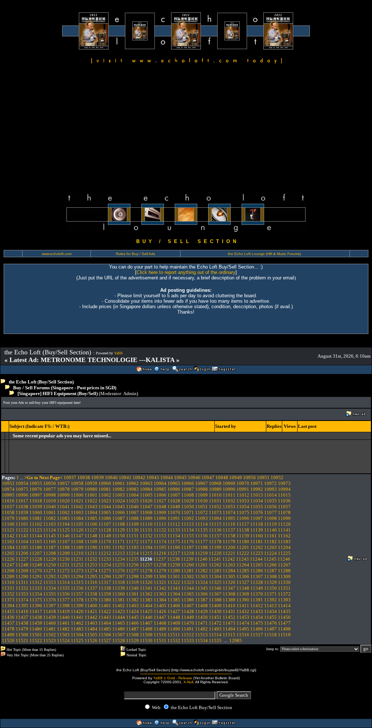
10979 (77, 489)
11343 (173, 588)
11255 (118, 565)
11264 (242, 565)
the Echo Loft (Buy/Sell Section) (41, 382)
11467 (146, 623)
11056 (270, 506)
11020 (63, 501)
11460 (49, 623)
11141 (284, 530)
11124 (49, 530)
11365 (187, 594)
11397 (49, 605)
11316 (91, 582)
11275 (104, 570)
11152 (146, 535)
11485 (104, 629)
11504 (77, 634)
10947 (208, 477)
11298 (132, 576)
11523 (49, 640)
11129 (118, 530)
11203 (270, 547)
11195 (160, 547)
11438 (35, 617)
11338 (104, 588)
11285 (242, 570)
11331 (8, 588)
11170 (104, 541)
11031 (215, 501)
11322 (173, 582)
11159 (242, 535)
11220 (215, 553)
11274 (91, 570)
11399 (77, 605)
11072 (201, 512)
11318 (118, 582)
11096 (242, 518)
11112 (173, 524)
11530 (146, 640)
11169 (91, 541)
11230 (63, 559)
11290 (22, 576)
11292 (49, 576)
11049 (173, 506)
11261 (201, 565)
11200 (229, 547)
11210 (77, 553)
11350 (270, 588)
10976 (35, 489)
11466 (132, 623)
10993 (270, 489)
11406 (173, 605)
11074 (229, 512)
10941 (125, 477)
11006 (160, 495)
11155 (187, 535)
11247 (8, 565)
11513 (201, 634)
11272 (63, 570)
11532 (173, 640)
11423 (118, 611)
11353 (22, 594)
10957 (63, 483)
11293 (63, 576)
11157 (215, 535)
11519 (284, 634)
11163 (8, 541)
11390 (242, 599)
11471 (201, 623)
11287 (270, 570)
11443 (104, 617)
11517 (256, 634)
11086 (104, 518)
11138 (242, 530)
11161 (270, 535)
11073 (215, 512)
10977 (49, 489)
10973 (284, 483)
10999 (63, 495)
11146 (63, 535)
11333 (35, 588)
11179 (229, 541)
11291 (35, 576)
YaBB (118, 353)
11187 (49, 547)
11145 (49, 535)
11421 (91, 611)
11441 (77, 617)
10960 (104, 483)
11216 (160, 553)
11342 (160, 588)
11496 (256, 629)
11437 (22, 617)
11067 (132, 512)
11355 (49, 594)
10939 (97, 477)
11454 (256, 617)
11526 (91, 640)
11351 (284, 588)
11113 (187, 524)
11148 (91, 535)
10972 (270, 483)
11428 (187, 611)
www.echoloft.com (57, 254)
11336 (77, 588)
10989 (215, 489)
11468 (160, 623)
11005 (146, 495)
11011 (229, 495)
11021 (77, 501)
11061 (49, 512)
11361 (132, 594)
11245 (270, 559)
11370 (256, 594)
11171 (118, 541)
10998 (49, 495)
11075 (242, 512)
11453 (242, 617)
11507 (118, 634)
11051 (201, 506)
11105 (77, 524)
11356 (63, 594)
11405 (160, 605)
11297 (118, 576)
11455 (270, 617)
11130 (132, 530)
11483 (77, 629)
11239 (187, 559)
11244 (256, 559)
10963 (146, 483)
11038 (22, 506)
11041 (63, 506)
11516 (242, 634)
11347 (229, 588)
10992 (256, 489)
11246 (284, 559)
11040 (49, 506)
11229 (49, 559)
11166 (49, 541)
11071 (187, 512)
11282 (201, 570)
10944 (166, 477)
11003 (118, 495)
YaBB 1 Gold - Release (172, 678)
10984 (146, 489)
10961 (118, 483)
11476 (270, 623)
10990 (229, 489)
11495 (242, 629)
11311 (22, 582)
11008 (187, 495)
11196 (173, 547)
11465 (118, 623)
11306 (242, 576)
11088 (132, 518)
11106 (91, 524)
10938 (83, 477)
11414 (284, 605)
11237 (159, 559)
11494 (229, 629)
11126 (77, 530)
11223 (256, 553)
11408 (201, 605)
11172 (132, 541)
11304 (215, 576)
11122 (22, 530)
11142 (8, 535)
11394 (8, 605)
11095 (229, 518)
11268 (8, 570)
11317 (104, 582)
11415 (8, 611)
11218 (187, 553)
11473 (229, 623)
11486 (118, 629)
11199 (215, 547)
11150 (118, 535)
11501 (35, 634)
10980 (91, 489)
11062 (63, 512)
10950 (249, 477)
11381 (118, 599)
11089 (146, 518)
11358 (91, 594)
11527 (104, 640)
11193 (132, 547)
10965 (173, 483)
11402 (118, 605)
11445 (132, 617)
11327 (242, 582)
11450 (201, 617)
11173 (146, 541)
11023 (104, 501)
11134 (187, 530)
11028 (173, 501)
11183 (284, 541)
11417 (35, 611)
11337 (91, 588)
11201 (242, 547)
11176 (187, 541)
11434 (270, 611)
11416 (22, 611)
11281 (187, 570)
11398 (63, 605)
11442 (91, 617)
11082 (49, 518)
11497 (270, 629)
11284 (229, 570)
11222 (242, 553)
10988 (201, 489)
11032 (229, 501)
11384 (160, 599)
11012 (242, 495)
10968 (215, 483)
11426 (160, 611)
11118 (256, 524)
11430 (215, 611)
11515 (229, 634)
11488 (146, 629)
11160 (256, 535)
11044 (104, 506)
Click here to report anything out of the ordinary (186, 272)
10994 (284, 489)
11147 (77, 535)
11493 (215, 629)
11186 (35, 547)
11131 (146, 530)
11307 (256, 576)
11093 (201, 518)
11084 (77, 518)
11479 (22, 629)
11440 (63, 617)
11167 (63, 541)
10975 (22, 489)
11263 (229, 565)
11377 (63, 599)
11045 (118, 506)
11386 (187, 599)
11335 (63, 588)
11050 (187, 506)
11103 (49, 524)
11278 (146, 570)
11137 (229, 530)
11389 (229, 599)
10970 (242, 483)
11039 (35, 506)
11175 (173, 541)
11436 (8, 617)
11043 (91, 506)
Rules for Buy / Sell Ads (135, 254)
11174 (160, 541)
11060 (35, 512)
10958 (77, 483)
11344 (187, 588)
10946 (194, 477)
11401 (104, 605)
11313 (49, 582)
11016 (8, 501)
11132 (160, 530)
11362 (146, 594)
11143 (22, 535)
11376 (49, 599)
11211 (91, 553)
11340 (132, 588)
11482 (63, 629)
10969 (229, 483)
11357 (77, 594)
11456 (284, 617)
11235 (132, 559)
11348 (242, 588)
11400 (91, 605)
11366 (201, 594)
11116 (229, 524)
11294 (77, 576)
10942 (139, 477)
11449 (187, 617)
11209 (63, 553)
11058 (8, 512)
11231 (77, 559)
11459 (35, 623)
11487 (132, 629)
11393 (284, 599)
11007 (173, 495)
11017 (22, 501)
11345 (201, 588)
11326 (229, 582)
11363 (160, 594)
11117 (242, 524)
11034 (256, 501)
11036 (284, 501)
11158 (229, 535)
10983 (132, 489)
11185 (22, 547)
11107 (104, 524)
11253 (91, 565)
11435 (284, 611)
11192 (118, 547)
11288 (284, 570)
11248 (22, 565)
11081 (35, 518)
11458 (22, 623)
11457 (8, 623)
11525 (77, 640)
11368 (229, 594)
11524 (63, 640)
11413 (270, 605)
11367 (215, 594)
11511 (173, 634)
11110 (146, 524)
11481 (49, 629)
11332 (22, 588)
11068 (146, 512)
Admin (130, 393)
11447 (160, 617)
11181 (256, 541)
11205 (8, 553)
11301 (173, 576)
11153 (160, 535)
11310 (8, 582)
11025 (132, 501)
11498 (284, 629)
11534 (201, 640)
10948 (221, 477)
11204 (284, 547)
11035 (270, 501)
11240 (201, 559)
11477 (284, 623)
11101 (22, 524)
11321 (160, 582)
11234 (118, 559)
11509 (146, 634)
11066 (118, 512)
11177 (201, 541)
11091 (173, 518)
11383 (146, 599)
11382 (132, 599)
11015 (284, 495)
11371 (270, 594)
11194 (146, 547)
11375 (35, 599)
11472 (215, 623)
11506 (104, 634)
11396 (35, 605)
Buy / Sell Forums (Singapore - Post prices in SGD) (64, 387)
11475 (256, 623)
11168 (77, 541)
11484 (91, 629)
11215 (146, 553)
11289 (8, 576)
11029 (187, 501)
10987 (187, 489)
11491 (187, 629)
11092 (187, 518)
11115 (215, 524)
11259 (173, 565)
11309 (284, 576)
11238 (173, 559)
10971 (256, 483)
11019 (49, 501)
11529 (132, 640)
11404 (146, 605)
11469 (173, 623)
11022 (91, 501)
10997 (35, 495)
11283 (215, 570)
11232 (91, 559)
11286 (256, 570)
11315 (77, 582)
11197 (187, 547)
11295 (91, 576)
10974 (8, 489)
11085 (91, 518)
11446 (146, 617)
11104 (63, 524)
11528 (118, 640)
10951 (263, 477)
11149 (104, 535)
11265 (256, 565)
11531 (160, 640)
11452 (229, 617)
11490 (173, 629)
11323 (187, 582)
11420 (77, 611)
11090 (160, 518)
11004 (132, 495)
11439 (49, 617)
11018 (35, 501)
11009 (201, 495)
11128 (104, 530)
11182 (270, 541)
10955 (35, 483)
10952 (277, 477)
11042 (77, 506)
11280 (173, 570)
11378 (77, 599)
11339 (118, 588)
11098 (270, 518)
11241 (215, 559)
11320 (146, 582)
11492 (201, 629)
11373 (8, 599)
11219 (201, 553)
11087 (118, 518)
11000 (77, 495)
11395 (22, 605)
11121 (8, 530)
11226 (8, 559)
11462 (77, 623)
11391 (256, 599)
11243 (242, 559)
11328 (256, 582)
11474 (242, 623)
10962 (132, 483)
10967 (201, 483)
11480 (35, 629)
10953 (8, 483)
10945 (180, 477)
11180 (242, 541)
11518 (270, 634)
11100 (8, 524)
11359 (104, 594)
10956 (49, 483)
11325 (215, 582)
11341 (146, 588)
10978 (63, 489)
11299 (146, 576)
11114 (201, 524)
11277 (132, 570)
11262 (215, 565)
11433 (256, 611)
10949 (235, 477)
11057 (284, 506)
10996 (22, 495)
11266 (270, 565)
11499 (8, 634)
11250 (49, 565)
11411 (242, 605)
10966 (187, 483)
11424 (132, 611)
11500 (22, 634)
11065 (104, 512)
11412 (256, 605)
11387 (201, 599)
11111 (160, 524)
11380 (104, 599)
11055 (256, 506)
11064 (91, 512)
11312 (35, 582)
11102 (35, 524)
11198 (201, 547)
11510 (160, 634)
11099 (284, 518)
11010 (215, 495)
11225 (284, 553)
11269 (22, 570)
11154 (173, 535)
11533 (187, 640)
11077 (270, 512)
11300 (160, 576)
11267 (284, 565)
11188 (63, 547)
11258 (160, 565)
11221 (229, 553)
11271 (49, 570)
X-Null (188, 682)
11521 (22, 640)
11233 (104, 559)
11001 (91, 495)
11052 (215, 506)
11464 (104, 623)
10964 (160, 483)
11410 (229, 605)
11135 (201, 530)
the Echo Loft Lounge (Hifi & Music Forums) (264, 254)
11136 (215, 530)
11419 (63, 611)
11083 (63, 518)
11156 (201, 535)
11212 (104, 553)
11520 (8, 640)
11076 (256, 512)
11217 (173, 553)
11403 (132, 605)
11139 (256, 530)
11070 (173, 512)
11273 (77, 570)
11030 (201, 501)
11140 (270, 530)
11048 (160, 506)
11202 (256, 547)
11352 (8, 594)
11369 (242, 594)
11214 (132, 553)
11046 (132, 506)
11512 (187, 634)
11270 (35, 570)
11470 (187, 623)
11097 (256, 518)
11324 (201, 582)
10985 (160, 489)
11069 (160, 512)
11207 (35, 553)
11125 (63, 530)
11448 (173, 617)
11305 (229, 576)
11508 (132, 634)
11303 (201, 576)
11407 (187, 605)
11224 (270, 553)
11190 (91, 547)
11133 (173, 530)
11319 (132, 582)
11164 (22, 541)
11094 (215, 518)
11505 (91, 634)
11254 (104, 565)
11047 (146, 506)
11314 (63, 582)
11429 (201, 611)
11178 (215, 541)
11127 (91, 530)
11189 (77, 547)
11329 (270, 582)
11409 (215, 605)
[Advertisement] (186, 129)
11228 (35, 559)
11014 (270, 495)
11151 (132, 535)
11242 (228, 559)
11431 (229, 611)
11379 (91, 599)
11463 (91, 623)
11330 (284, 582)
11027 (160, 501)
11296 (104, 576)
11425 (146, 611)
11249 (35, 565)
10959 (91, 483)
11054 (242, 506)
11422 (104, 611)
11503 (63, 634)
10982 (118, 489)
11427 (173, 611)
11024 (118, 501)
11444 (118, 617)
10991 (242, 489)
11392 (270, 599)
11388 (215, 599)
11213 (118, 553)
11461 (63, 623)
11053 (229, 506)
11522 (35, 640)
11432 (242, 611)
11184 (8, 547)
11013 (256, 495)
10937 (70, 477)
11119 (270, 524)
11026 (146, 501)
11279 (160, 570)
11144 (35, 535)
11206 (22, 553)
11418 (49, 611)
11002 (104, 495)
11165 (35, 541)
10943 (152, 477)
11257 (146, 565)
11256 (132, 565)
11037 (8, 506)
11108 (118, 524)
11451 (215, 617)
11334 (49, 588)
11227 (22, 559)
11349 (256, 588)
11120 (284, 524)
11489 (160, 629)
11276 (118, 570)
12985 (235, 640)
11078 (284, 512)
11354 (35, 594)
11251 (63, 565)
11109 (132, 524)
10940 (111, 477)
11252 (77, 565)
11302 (187, 576)
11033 (242, 501)
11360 (118, 594)
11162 (284, 535)
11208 (49, 553)
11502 (49, 634)
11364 (173, 594)
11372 (284, 594)
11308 (270, 576)
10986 (173, 489)
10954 (22, 483)
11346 (215, 588)
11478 (8, 629)
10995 (8, 495)
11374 (22, 599)
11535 (215, 640)
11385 (173, 599)
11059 (22, 512)
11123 (35, 530)
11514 (215, 634)
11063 (77, 512)
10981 (104, 489)
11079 (8, 518)
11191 (104, 547)
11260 (187, 565)
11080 (22, 518)
